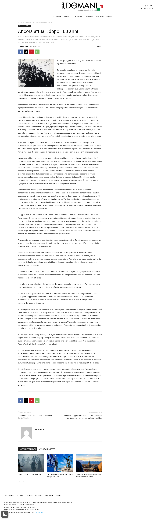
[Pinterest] (31, 52)
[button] (4, 514)
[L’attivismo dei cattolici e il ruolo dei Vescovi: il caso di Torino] (89, 463)
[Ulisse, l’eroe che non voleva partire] (31, 463)
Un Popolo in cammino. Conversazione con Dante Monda (35, 416)
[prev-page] (19, 481)
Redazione (24, 46)
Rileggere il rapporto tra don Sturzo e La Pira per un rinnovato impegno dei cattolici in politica (83, 416)
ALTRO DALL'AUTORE (47, 449)
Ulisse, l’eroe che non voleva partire (30, 474)
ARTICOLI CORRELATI (27, 449)
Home (20, 22)
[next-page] (23, 481)
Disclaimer (40, 512)
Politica (28, 26)
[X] (26, 52)
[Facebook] (20, 52)
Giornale (28, 22)
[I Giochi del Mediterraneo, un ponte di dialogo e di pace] (60, 463)
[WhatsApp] (37, 52)
